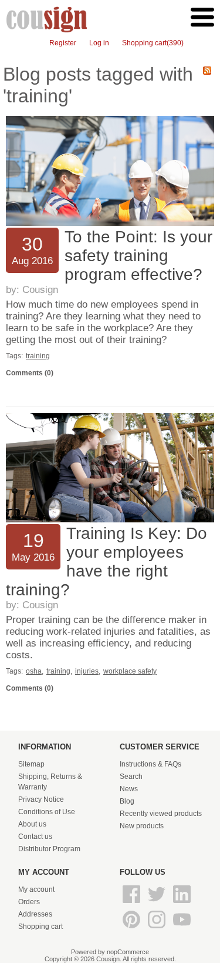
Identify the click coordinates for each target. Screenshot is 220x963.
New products (142, 826)
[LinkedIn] (182, 903)
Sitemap (31, 764)
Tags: (14, 356)
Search (131, 776)
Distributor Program (49, 849)
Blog (127, 801)
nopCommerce (128, 951)
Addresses (35, 914)
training (38, 356)
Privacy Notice (41, 799)
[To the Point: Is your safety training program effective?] (110, 223)
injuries (87, 671)
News (129, 789)
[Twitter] (157, 903)
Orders (29, 902)
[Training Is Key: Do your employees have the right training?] (110, 520)
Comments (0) (29, 373)
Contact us (35, 836)
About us (32, 824)
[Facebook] (132, 903)
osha (34, 671)
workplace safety (130, 671)
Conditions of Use (46, 812)
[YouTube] (182, 929)
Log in (99, 43)
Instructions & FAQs (150, 764)
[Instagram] (157, 929)
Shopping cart (40, 926)
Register (62, 43)
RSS (207, 70)
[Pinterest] (132, 929)
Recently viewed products (161, 813)
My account (36, 889)
